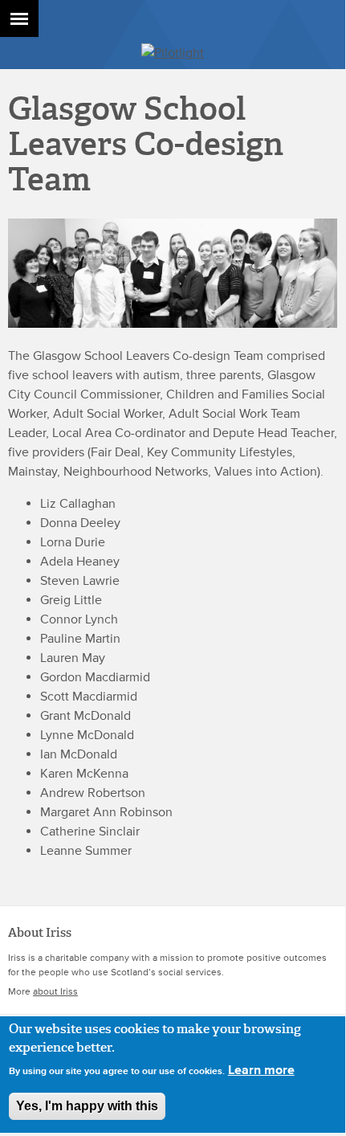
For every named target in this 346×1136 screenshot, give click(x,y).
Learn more (261, 1070)
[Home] (172, 53)
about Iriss (55, 992)
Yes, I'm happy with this (87, 1106)
